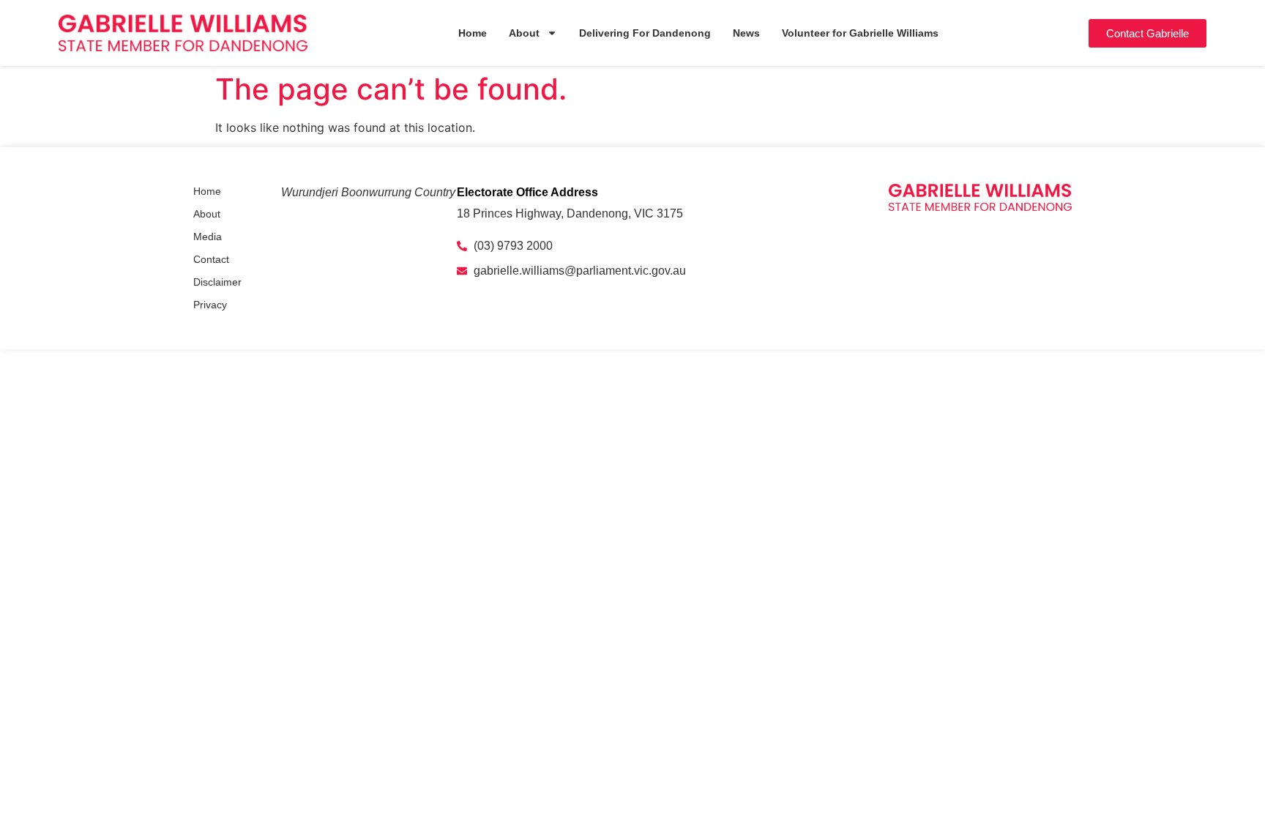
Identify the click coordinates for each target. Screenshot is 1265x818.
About (524, 33)
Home (472, 33)
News (746, 33)
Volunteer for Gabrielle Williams (860, 33)
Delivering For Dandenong (645, 33)
